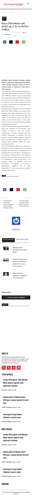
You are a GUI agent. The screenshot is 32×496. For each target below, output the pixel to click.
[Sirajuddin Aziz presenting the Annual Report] (6, 248)
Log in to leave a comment (16, 297)
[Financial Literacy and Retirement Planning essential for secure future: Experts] (6, 260)
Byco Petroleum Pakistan (13, 176)
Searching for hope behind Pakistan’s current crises (12, 416)
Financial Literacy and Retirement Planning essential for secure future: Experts (19, 262)
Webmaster (7, 34)
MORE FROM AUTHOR (22, 239)
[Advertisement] (16, 61)
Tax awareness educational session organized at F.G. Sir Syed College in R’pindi (8, 204)
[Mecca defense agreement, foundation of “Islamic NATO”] (6, 274)
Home (4, 12)
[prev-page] (4, 285)
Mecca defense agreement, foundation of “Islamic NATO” (20, 275)
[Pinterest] (17, 42)
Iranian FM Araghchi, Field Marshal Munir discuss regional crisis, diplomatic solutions (15, 383)
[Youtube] (19, 368)
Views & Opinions (7, 407)
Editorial (4, 390)
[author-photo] (16, 221)
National (13, 12)
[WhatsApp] (23, 42)
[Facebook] (5, 42)
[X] (11, 42)
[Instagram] (9, 368)
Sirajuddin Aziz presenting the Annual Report (20, 250)
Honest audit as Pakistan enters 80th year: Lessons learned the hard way (16, 400)
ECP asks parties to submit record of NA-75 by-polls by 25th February (24, 203)
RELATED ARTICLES (8, 239)
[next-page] (9, 285)
